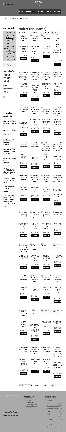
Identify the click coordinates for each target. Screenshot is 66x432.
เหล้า (7, 35)
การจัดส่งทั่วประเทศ (44, 11)
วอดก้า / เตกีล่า (11, 51)
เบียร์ (7, 41)
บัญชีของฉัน (30, 11)
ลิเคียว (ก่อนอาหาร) (9, 47)
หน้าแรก (28, 400)
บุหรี (7, 59)
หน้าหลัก (7, 18)
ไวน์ (7, 57)
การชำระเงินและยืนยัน (32, 404)
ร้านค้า (21, 11)
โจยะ (7, 44)
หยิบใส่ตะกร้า (24, 58)
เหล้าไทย (8, 32)
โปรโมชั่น (8, 54)
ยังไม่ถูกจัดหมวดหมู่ (53, 406)
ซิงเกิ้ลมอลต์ (9, 38)
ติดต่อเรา (56, 11)
